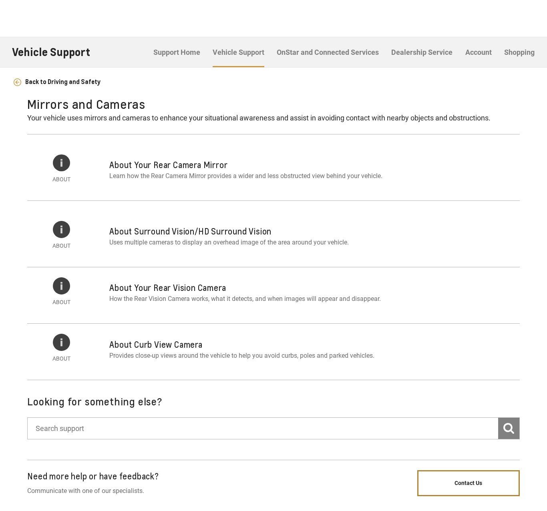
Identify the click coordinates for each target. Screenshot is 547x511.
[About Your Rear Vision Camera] (61, 286)
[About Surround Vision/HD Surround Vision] (61, 229)
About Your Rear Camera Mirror (168, 165)
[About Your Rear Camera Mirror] (61, 163)
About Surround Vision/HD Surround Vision (190, 231)
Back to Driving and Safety (62, 82)
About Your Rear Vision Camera (167, 288)
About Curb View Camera (156, 344)
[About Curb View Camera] (61, 342)
